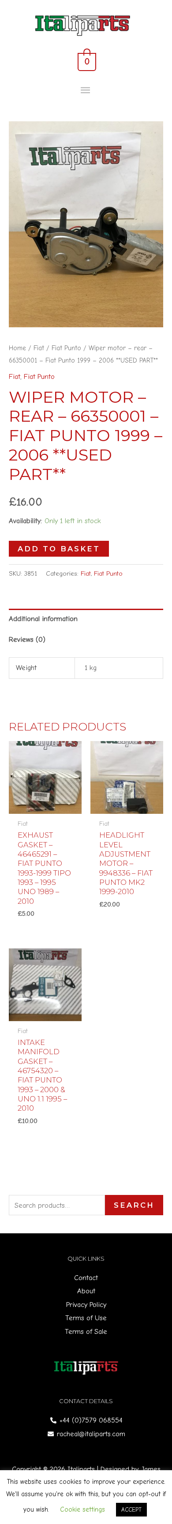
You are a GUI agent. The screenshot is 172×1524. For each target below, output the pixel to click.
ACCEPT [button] (131, 1509)
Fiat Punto (66, 348)
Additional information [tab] (43, 618)
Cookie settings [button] (82, 1509)
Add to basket (59, 548)
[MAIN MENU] (86, 91)
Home (17, 348)
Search (134, 1205)
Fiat (39, 348)
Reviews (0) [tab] (27, 639)
